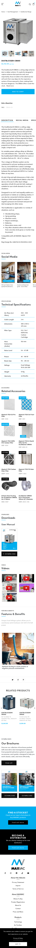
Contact (18, 908)
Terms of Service (18, 889)
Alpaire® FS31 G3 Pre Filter (8, 415)
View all (8, 763)
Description (7, 120)
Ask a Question (6, 103)
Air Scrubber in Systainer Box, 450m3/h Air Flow (9, 718)
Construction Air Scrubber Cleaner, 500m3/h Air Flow (25, 718)
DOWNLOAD (10, 554)
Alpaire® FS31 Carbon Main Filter (8, 470)
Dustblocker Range (26, 12)
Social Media (22, 120)
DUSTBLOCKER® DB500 (25, 713)
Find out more (18, 822)
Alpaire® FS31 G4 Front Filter (26, 415)
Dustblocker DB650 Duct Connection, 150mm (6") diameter (26, 497)
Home (3, 12)
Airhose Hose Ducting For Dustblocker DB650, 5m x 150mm (9, 497)
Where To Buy (18, 899)
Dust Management (12, 12)
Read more (10, 86)
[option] (4, 54)
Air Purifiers (18, 925)
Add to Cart (18, 92)
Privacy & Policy (18, 938)
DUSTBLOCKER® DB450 (7, 713)
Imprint (18, 885)
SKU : (3, 107)
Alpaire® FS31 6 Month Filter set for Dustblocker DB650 (26, 442)
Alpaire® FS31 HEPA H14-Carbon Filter (8, 442)
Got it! (18, 944)
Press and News (18, 912)
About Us (18, 905)
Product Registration (18, 902)
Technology (18, 922)
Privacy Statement (18, 882)
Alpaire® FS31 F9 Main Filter (26, 470)
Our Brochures (10, 743)
